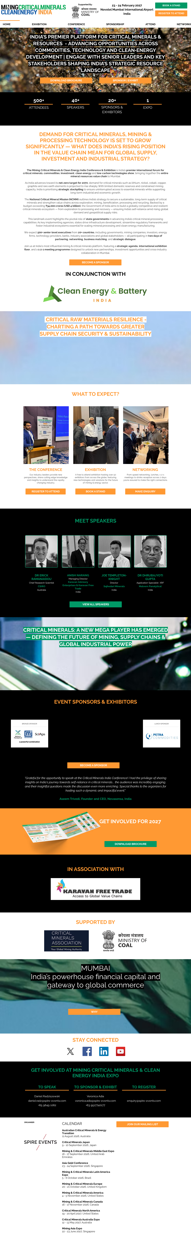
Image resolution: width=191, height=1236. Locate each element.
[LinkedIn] (103, 1051)
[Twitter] (70, 1051)
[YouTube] (120, 1051)
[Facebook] (87, 1051)
